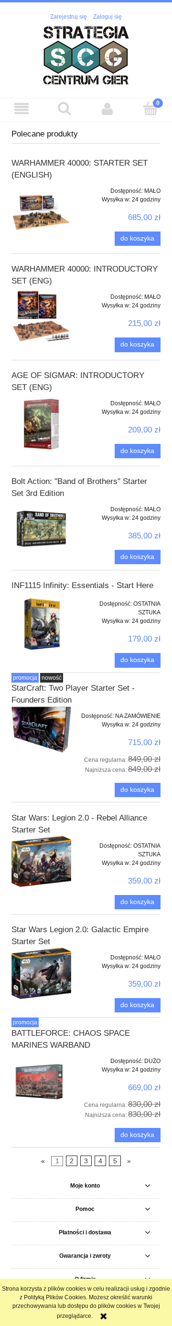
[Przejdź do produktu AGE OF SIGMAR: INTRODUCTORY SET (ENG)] (41, 424)
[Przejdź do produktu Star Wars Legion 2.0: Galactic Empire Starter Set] (41, 973)
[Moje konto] (107, 108)
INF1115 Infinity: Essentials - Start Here (82, 585)
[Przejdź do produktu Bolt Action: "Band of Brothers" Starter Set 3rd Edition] (41, 529)
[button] (21, 108)
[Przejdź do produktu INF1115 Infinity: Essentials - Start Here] (41, 623)
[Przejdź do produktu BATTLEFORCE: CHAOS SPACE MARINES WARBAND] (41, 1082)
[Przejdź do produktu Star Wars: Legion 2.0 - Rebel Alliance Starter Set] (41, 861)
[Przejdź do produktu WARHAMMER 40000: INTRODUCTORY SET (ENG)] (41, 317)
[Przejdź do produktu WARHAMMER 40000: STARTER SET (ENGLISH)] (41, 211)
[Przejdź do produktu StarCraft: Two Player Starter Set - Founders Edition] (41, 729)
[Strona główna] (86, 54)
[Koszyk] (150, 108)
